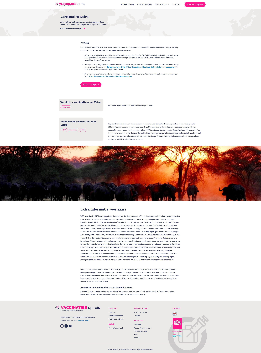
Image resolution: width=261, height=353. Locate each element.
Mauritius (146, 67)
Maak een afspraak (195, 4)
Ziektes (137, 316)
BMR (83, 130)
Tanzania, (111, 67)
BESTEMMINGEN (144, 4)
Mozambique (137, 67)
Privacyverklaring (114, 349)
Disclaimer (133, 349)
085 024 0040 (83, 320)
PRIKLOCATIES (127, 4)
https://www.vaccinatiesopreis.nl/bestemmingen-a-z (110, 76)
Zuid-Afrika (126, 67)
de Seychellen (156, 67)
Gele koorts (66, 107)
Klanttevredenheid (116, 316)
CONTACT (177, 4)
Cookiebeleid (125, 349)
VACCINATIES (161, 4)
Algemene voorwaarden (145, 349)
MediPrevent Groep (116, 319)
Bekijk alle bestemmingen (71, 28)
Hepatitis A (73, 130)
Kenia (118, 67)
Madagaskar (170, 67)
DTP (64, 130)
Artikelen (137, 325)
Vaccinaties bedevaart (142, 328)
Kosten (137, 338)
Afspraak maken (140, 312)
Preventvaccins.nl (116, 328)
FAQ (135, 334)
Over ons (112, 312)
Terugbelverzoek (140, 331)
